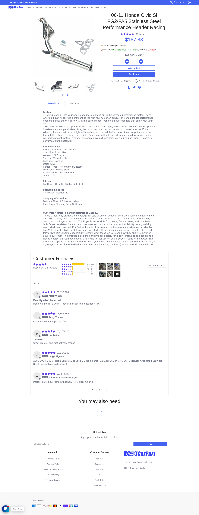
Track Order (99, 480)
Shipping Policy (53, 459)
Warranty (99, 469)
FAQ (99, 475)
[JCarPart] (16, 7)
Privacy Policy (53, 475)
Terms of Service (53, 480)
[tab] (53, 103)
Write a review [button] (156, 265)
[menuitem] (171, 2)
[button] (179, 2)
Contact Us (99, 464)
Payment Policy (53, 464)
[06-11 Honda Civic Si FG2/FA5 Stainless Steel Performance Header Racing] (39, 87)
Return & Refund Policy (53, 469)
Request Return (99, 485)
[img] (49, 292)
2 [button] (96, 390)
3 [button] (99, 390)
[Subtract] (127, 61)
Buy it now (134, 71)
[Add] (141, 61)
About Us (99, 459)
